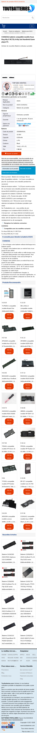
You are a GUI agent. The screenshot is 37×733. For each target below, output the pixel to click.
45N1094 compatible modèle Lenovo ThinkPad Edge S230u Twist (9, 518)
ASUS (18, 101)
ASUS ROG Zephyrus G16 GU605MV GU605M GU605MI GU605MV (8, 558)
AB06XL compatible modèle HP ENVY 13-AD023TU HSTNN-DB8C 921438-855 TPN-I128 (27, 412)
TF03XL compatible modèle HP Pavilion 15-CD (8, 483)
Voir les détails (9, 316)
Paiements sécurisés (26, 676)
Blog (2, 673)
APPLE (22, 654)
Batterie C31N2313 (8, 635)
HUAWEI (16, 657)
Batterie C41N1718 (26, 581)
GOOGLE (10, 654)
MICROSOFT (16, 661)
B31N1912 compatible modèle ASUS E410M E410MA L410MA (27, 377)
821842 (21, 85)
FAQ (21, 679)
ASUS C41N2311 (22, 105)
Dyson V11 (22, 718)
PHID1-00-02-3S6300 (29, 85)
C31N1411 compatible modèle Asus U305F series (27, 518)
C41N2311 (4, 226)
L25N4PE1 (15, 87)
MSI (21, 657)
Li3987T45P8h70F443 (18, 89)
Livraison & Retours (26, 673)
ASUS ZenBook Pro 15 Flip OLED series (28, 558)
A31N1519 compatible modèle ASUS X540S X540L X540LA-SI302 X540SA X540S (9, 412)
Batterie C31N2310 (26, 635)
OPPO (16, 654)
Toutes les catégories (14, 31)
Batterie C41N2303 (8, 554)
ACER (28, 661)
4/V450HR (15, 85)
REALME (10, 657)
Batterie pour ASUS (27, 31)
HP (21, 661)
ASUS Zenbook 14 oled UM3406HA (26, 612)
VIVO (3, 657)
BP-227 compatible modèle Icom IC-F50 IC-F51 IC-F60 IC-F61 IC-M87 (27, 483)
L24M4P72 (15, 91)
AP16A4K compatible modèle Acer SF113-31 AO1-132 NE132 (9, 342)
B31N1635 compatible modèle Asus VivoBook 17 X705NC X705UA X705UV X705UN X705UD (9, 377)
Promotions (5, 670)
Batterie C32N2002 (8, 581)
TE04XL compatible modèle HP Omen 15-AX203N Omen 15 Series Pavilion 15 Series (9, 447)
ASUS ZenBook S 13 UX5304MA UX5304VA (9, 612)
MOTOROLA (10, 661)
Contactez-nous (6, 676)
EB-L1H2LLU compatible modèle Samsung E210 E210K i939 (28, 307)
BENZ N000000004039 (15, 720)
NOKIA (3, 661)
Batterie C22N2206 (8, 608)
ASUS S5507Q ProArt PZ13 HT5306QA (27, 639)
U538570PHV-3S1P (29, 89)
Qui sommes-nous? (26, 670)
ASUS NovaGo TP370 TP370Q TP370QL (27, 585)
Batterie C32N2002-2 (27, 554)
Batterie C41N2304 (26, 608)
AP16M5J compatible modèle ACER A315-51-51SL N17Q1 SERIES (27, 342)
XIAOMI (3, 654)
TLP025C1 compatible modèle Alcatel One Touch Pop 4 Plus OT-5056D (9, 307)
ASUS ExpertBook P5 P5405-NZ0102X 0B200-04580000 (8, 639)
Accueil (5, 31)
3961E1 (21, 87)
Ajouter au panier (12, 153)
